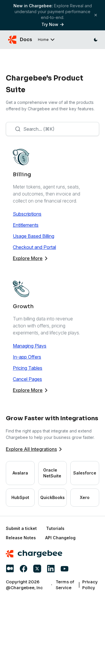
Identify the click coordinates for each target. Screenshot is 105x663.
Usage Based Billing (33, 236)
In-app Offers (27, 357)
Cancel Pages (27, 379)
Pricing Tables (27, 368)
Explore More (28, 258)
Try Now (49, 24)
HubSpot (20, 497)
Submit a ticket (21, 528)
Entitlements (25, 225)
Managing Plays (29, 345)
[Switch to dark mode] (95, 39)
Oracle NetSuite (52, 472)
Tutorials (55, 528)
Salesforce (84, 472)
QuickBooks (52, 497)
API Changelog (60, 537)
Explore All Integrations (31, 449)
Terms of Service (65, 584)
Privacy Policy (90, 584)
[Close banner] (95, 15)
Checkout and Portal (34, 247)
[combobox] (52, 129)
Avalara (20, 472)
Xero (85, 497)
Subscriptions (27, 214)
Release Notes (21, 537)
